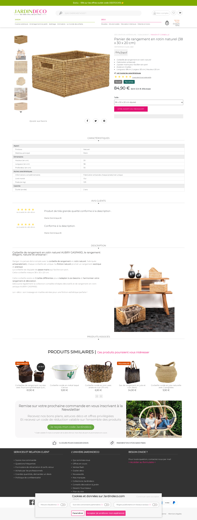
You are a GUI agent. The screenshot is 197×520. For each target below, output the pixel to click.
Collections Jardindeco (83, 481)
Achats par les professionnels (29, 470)
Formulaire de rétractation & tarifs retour (34, 467)
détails (76, 499)
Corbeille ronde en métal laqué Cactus (64, 386)
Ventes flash (78, 467)
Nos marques (79, 477)
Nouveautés (78, 474)
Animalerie (61, 24)
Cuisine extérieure (21, 24)
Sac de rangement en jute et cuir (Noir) (132, 386)
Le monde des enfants (75, 24)
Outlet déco (78, 470)
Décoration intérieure (128, 24)
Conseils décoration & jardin (86, 484)
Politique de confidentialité (28, 477)
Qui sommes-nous (81, 460)
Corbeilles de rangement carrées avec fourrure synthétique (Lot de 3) (30, 387)
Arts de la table (114, 24)
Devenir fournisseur (82, 488)
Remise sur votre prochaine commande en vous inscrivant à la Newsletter (71, 407)
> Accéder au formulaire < (142, 462)
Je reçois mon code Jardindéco (70, 427)
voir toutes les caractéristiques (128, 73)
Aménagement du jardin (38, 24)
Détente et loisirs (144, 24)
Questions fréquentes (25, 463)
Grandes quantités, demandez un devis (33, 474)
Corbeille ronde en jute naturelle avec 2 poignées (166, 386)
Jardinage (52, 24)
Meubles (104, 24)
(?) (58, 505)
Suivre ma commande (25, 460)
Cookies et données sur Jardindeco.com (98, 496)
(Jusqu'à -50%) (176, 22)
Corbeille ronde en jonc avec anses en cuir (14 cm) (98, 386)
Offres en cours (80, 463)
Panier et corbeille (160, 35)
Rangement (143, 35)
